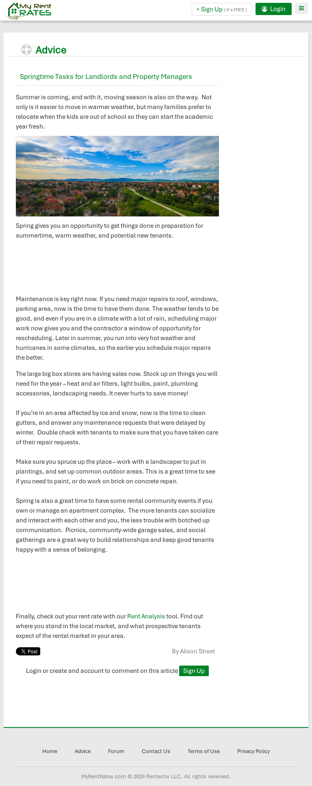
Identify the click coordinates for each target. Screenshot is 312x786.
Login (277, 9)
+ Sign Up (221, 9)
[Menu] (301, 8)
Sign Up (194, 671)
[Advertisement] (267, 186)
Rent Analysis (146, 616)
